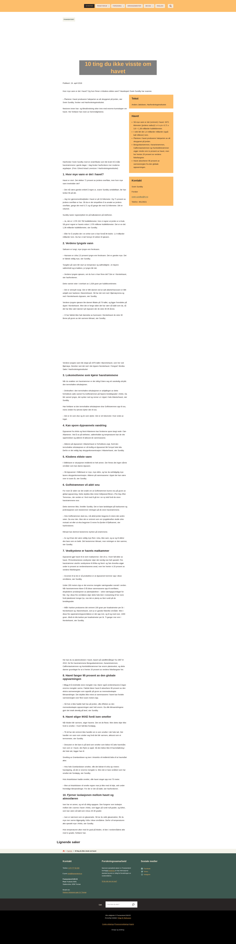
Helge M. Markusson (124, 918)
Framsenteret (69, 19)
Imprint (131, 924)
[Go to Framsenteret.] (64, 851)
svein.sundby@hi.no (140, 197)
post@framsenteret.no (75, 873)
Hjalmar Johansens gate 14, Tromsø (74, 892)
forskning (112, 870)
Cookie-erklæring (107, 924)
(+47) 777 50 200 (73, 868)
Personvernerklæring (121, 924)
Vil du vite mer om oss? (109, 881)
